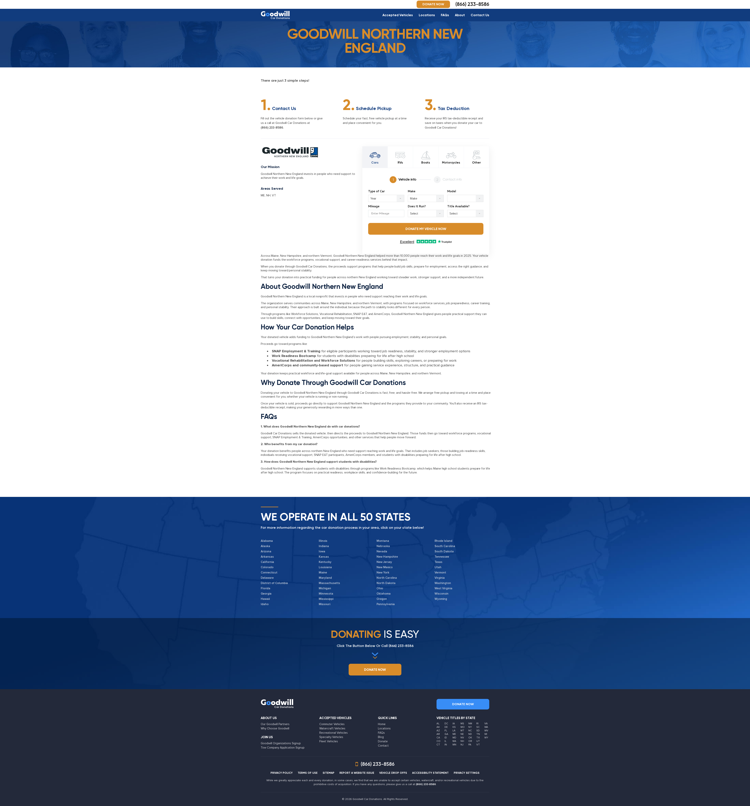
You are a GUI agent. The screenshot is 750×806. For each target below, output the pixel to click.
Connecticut (269, 572)
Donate (383, 741)
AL (438, 723)
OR (470, 741)
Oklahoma (384, 593)
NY (470, 727)
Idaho (265, 604)
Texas (438, 562)
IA (454, 723)
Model (451, 191)
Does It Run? (417, 206)
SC (478, 727)
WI (485, 734)
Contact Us (480, 15)
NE (462, 734)
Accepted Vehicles (397, 15)
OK (470, 737)
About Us (269, 718)
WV (486, 730)
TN (478, 734)
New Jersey (384, 562)
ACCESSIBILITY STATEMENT (430, 773)
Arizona (266, 551)
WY (486, 737)
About (460, 15)
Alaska (265, 546)
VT (274, 195)
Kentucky (325, 562)
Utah (438, 567)
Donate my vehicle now (425, 229)
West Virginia (443, 588)
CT (438, 744)
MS (462, 723)
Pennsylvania (386, 604)
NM (470, 723)
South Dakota (444, 551)
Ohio (380, 588)
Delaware (267, 578)
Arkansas (267, 556)
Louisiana (325, 567)
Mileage (373, 206)
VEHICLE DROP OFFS (393, 773)
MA (454, 741)
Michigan (325, 588)
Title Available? (458, 206)
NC (470, 730)
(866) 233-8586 (272, 128)
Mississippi (326, 599)
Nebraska (383, 546)
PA (469, 744)
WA (486, 727)
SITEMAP (328, 773)
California (267, 562)
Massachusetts (329, 583)
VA (486, 723)
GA (446, 734)
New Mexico (385, 567)
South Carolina (445, 546)
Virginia (440, 578)
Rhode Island (443, 541)
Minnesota (326, 593)
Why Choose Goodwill (275, 728)
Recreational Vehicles (333, 732)
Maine (323, 572)
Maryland (325, 578)
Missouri (324, 604)
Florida (265, 588)
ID (446, 737)
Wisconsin (441, 593)
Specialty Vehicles (331, 737)
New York (383, 572)
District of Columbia (274, 583)
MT (462, 730)
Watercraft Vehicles (332, 728)
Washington (443, 583)
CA (438, 737)
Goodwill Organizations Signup (281, 743)
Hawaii (265, 599)
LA (454, 730)
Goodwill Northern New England (354, 256)
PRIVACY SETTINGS (466, 773)
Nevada (382, 551)
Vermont (440, 572)
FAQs (445, 15)
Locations (427, 15)
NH (268, 195)
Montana (383, 541)
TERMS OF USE (308, 773)
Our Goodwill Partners (275, 724)
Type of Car (376, 191)
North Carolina (387, 578)
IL (445, 741)
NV (462, 737)
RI (477, 723)
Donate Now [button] (433, 4)
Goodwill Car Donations (311, 266)
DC (446, 723)
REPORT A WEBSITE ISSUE (356, 773)
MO (463, 727)
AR (438, 734)
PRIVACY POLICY (282, 773)
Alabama (267, 541)
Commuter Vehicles (332, 724)
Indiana (324, 546)
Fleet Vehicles (328, 741)
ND (470, 734)
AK (438, 727)
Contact (383, 745)
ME (263, 195)
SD (478, 730)
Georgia (266, 593)
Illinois (323, 541)
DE (446, 727)
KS (454, 727)
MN (454, 744)
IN (446, 744)
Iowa (322, 551)
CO (438, 741)
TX (478, 737)
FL (446, 730)
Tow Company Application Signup (282, 747)
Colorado (267, 567)
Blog (381, 737)
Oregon (382, 599)
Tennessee (442, 556)
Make (411, 191)
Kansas (324, 556)
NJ (462, 744)
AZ (438, 730)
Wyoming (441, 599)
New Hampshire (387, 556)
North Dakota (386, 583)
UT (478, 741)
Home (382, 724)
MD (454, 737)
